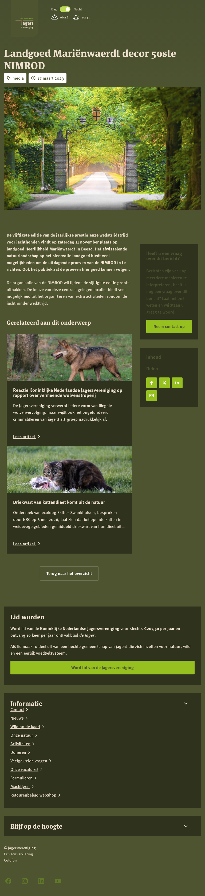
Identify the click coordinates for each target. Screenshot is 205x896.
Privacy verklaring (18, 854)
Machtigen (20, 786)
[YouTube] (58, 881)
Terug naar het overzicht (69, 573)
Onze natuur (21, 735)
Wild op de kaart (25, 726)
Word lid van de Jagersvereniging (102, 667)
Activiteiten (20, 743)
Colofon (10, 860)
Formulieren (21, 778)
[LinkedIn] (41, 881)
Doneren (18, 752)
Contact (17, 709)
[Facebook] (8, 881)
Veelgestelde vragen (28, 761)
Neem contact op (169, 326)
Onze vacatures (24, 769)
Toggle (65, 9)
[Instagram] (25, 881)
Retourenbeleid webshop (33, 795)
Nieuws (17, 718)
